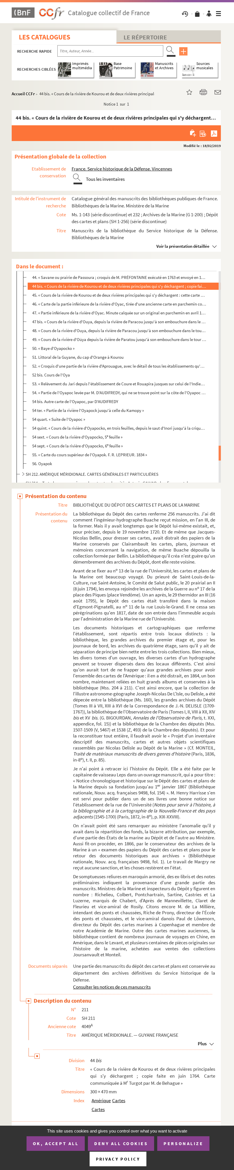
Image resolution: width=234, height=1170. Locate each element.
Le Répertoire (145, 37)
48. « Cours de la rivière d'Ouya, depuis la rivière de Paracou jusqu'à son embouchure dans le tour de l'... (119, 330)
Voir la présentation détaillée (182, 246)
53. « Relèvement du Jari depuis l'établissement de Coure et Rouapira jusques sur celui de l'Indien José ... (119, 383)
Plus (202, 1043)
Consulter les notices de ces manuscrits (112, 987)
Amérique (101, 1100)
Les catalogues (44, 37)
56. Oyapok (42, 463)
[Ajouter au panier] (193, 133)
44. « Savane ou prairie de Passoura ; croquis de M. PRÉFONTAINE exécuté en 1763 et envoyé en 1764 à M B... (119, 277)
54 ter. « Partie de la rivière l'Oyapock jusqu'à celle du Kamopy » (88, 410)
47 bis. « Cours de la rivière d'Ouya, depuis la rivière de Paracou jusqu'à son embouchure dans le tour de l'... (119, 321)
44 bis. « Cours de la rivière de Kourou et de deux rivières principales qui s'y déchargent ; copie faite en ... (119, 286)
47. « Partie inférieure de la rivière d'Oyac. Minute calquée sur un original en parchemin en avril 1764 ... (119, 313)
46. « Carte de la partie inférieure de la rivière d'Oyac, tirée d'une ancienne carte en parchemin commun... (119, 304)
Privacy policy (118, 1159)
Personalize (183, 1143)
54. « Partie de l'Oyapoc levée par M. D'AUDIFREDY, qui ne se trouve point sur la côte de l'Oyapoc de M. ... (119, 392)
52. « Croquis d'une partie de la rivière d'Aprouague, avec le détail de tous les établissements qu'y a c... (119, 366)
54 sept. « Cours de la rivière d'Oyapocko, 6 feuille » (77, 446)
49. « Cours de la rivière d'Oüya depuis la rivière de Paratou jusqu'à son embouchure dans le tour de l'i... (119, 339)
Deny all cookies (121, 1143)
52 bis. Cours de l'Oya (51, 375)
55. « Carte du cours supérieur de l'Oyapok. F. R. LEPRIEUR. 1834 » (89, 454)
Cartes (118, 1100)
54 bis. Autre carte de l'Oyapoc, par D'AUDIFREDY (75, 401)
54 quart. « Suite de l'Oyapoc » (58, 419)
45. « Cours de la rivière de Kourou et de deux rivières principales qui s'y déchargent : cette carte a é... (119, 295)
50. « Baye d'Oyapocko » (53, 348)
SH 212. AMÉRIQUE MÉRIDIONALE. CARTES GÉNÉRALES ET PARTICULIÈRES (92, 474)
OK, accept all (55, 1143)
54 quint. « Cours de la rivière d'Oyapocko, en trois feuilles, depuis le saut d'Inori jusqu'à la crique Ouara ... (119, 428)
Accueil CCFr (23, 93)
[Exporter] (203, 133)
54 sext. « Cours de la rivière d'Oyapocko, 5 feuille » (77, 437)
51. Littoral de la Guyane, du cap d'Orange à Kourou (78, 357)
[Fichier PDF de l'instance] (214, 133)
